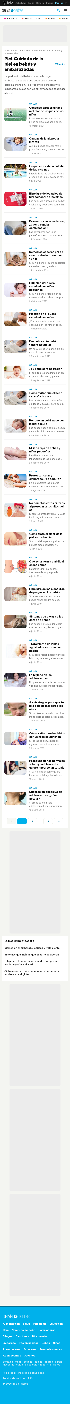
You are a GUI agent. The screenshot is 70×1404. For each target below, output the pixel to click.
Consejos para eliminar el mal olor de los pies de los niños (46, 111)
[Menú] (65, 10)
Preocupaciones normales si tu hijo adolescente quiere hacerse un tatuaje (47, 764)
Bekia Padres (11, 50)
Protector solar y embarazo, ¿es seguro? (45, 477)
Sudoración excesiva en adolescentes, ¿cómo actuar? (45, 795)
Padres (59, 3)
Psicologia (39, 1323)
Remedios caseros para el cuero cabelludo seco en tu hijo (46, 255)
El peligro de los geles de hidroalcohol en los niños (46, 195)
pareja (59, 1361)
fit (49, 1364)
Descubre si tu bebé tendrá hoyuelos (42, 343)
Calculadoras (46, 1330)
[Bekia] (8, 3)
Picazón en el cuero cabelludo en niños (42, 315)
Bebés (46, 1343)
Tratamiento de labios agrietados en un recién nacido (45, 647)
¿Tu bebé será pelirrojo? (45, 369)
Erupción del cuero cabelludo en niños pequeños (42, 286)
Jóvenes (29, 1355)
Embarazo (9, 1343)
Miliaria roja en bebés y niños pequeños (44, 449)
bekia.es (8, 1361)
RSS (30, 1378)
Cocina (49, 3)
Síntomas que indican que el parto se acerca (31, 954)
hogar (42, 1364)
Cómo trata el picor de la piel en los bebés (46, 535)
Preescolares (11, 1349)
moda (18, 1361)
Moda (31, 3)
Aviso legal (9, 1372)
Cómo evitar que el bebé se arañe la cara (45, 394)
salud (19, 1364)
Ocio (6, 1330)
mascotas (8, 1364)
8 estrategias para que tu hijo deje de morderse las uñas (46, 706)
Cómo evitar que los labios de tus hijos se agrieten (47, 735)
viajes (56, 1364)
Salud (22, 50)
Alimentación (11, 1323)
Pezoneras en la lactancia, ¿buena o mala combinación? (47, 224)
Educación (56, 1323)
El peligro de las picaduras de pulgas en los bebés (47, 590)
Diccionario (39, 1336)
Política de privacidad (31, 1372)
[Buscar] (58, 10)
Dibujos (7, 1336)
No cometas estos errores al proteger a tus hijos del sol (47, 506)
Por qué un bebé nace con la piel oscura (47, 422)
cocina (38, 1361)
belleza (28, 1361)
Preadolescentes (50, 1349)
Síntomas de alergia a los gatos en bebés (46, 618)
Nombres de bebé (23, 1330)
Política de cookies (14, 1378)
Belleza (40, 3)
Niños (56, 1343)
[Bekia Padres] (12, 10)
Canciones (22, 1336)
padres (49, 1361)
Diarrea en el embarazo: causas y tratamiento (32, 947)
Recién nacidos (29, 1343)
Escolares (29, 1349)
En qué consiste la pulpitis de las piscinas (46, 167)
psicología (31, 1364)
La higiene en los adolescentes (40, 676)
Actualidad (20, 3)
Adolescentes (12, 1355)
